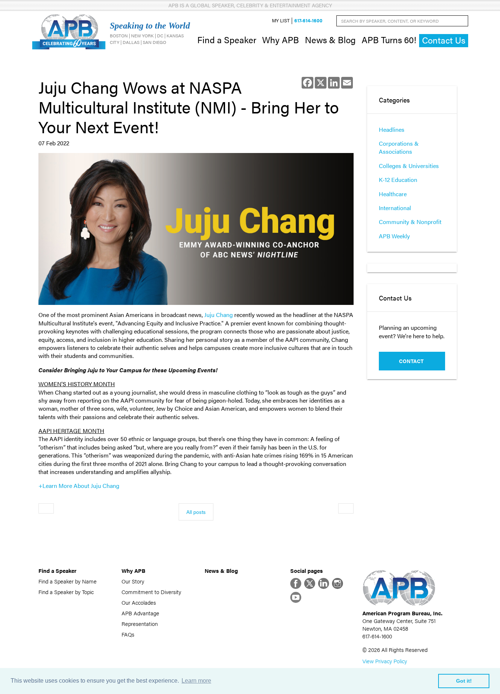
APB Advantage (140, 613)
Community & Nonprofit (410, 221)
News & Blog (330, 39)
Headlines (391, 129)
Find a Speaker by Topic (66, 592)
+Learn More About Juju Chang (78, 485)
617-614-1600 (308, 21)
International (395, 208)
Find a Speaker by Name (67, 581)
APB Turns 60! (389, 39)
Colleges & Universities (409, 165)
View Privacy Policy (384, 661)
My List (281, 21)
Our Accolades (139, 602)
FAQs (128, 634)
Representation (140, 623)
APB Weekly (394, 236)
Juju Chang (218, 314)
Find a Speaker (226, 39)
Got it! (464, 681)
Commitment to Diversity (151, 592)
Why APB (280, 39)
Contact (411, 361)
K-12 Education (398, 179)
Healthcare (393, 194)
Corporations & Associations (399, 147)
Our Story (133, 581)
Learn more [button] (196, 681)
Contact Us (443, 40)
